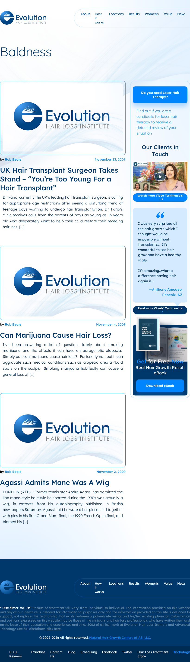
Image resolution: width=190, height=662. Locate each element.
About (85, 14)
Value (168, 14)
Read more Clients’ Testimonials (160, 308)
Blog (71, 652)
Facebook (109, 652)
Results (134, 14)
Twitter (127, 652)
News (181, 14)
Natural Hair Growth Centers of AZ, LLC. (120, 638)
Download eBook (160, 386)
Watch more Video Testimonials (160, 195)
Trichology (181, 652)
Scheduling (88, 652)
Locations (116, 14)
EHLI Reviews (15, 654)
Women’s (152, 14)
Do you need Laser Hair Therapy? (160, 95)
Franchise (38, 652)
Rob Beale (13, 159)
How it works (99, 18)
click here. (54, 629)
